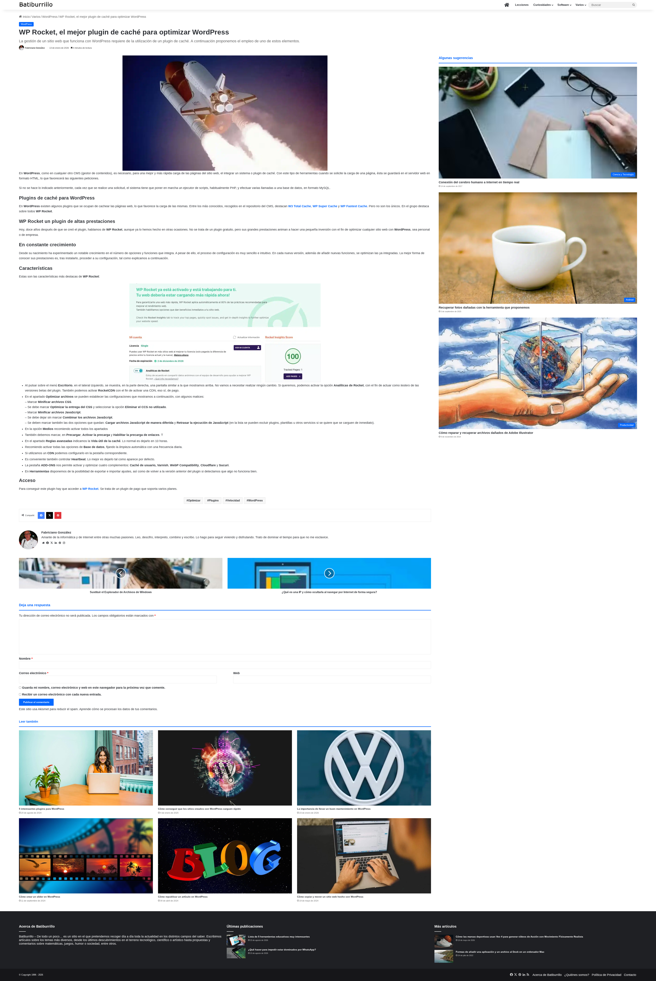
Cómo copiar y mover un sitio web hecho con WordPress (330, 896)
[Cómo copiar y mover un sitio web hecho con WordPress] (364, 855)
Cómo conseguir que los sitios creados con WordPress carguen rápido (199, 808)
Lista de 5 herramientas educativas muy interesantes (279, 936)
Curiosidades (542, 4)
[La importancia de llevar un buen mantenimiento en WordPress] (364, 768)
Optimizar (194, 500)
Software (563, 4)
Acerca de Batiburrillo (547, 975)
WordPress (49, 16)
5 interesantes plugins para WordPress (41, 808)
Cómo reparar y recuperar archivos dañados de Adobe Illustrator (486, 433)
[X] (52, 543)
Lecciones (522, 4)
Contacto (630, 975)
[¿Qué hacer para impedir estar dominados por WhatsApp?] (236, 953)
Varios (580, 4)
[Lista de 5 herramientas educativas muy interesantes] (236, 940)
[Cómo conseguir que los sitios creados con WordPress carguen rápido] (225, 768)
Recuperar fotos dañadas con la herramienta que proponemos (484, 307)
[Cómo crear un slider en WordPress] (86, 855)
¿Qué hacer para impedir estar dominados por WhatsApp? (282, 949)
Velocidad (233, 500)
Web (236, 673)
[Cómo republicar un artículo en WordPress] (225, 855)
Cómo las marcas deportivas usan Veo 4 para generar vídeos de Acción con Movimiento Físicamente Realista (519, 936)
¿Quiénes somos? (576, 975)
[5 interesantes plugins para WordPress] (86, 768)
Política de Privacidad (606, 975)
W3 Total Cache (299, 206)
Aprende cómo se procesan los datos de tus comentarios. (118, 709)
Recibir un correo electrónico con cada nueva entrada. (61, 694)
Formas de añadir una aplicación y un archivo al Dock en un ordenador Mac (500, 951)
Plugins (214, 500)
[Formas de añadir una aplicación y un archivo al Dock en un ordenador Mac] (443, 956)
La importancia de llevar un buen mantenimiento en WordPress (334, 808)
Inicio (26, 16)
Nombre (26, 658)
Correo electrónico (33, 673)
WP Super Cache (325, 206)
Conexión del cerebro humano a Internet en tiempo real (479, 182)
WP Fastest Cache (353, 206)
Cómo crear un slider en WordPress (39, 896)
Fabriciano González (35, 48)
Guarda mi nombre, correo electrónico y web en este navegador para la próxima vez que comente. (93, 687)
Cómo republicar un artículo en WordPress (183, 896)
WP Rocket (90, 488)
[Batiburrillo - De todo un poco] (36, 5)
